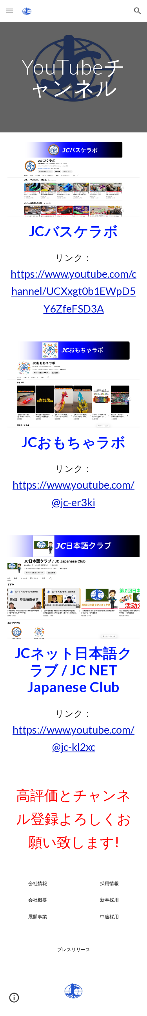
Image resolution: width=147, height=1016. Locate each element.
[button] (9, 10)
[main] (73, 77)
